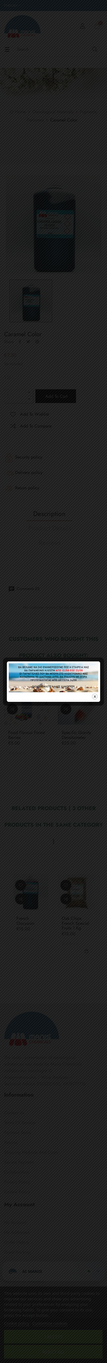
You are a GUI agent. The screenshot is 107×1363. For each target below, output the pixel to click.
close (94, 696)
